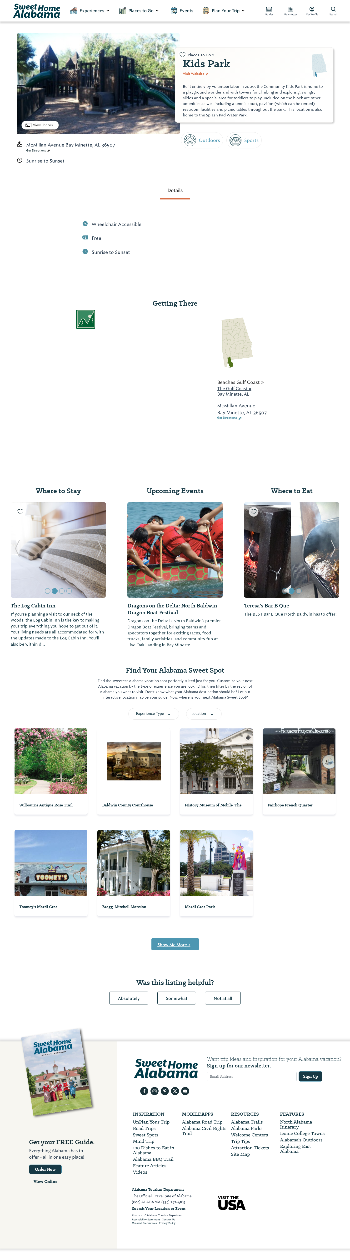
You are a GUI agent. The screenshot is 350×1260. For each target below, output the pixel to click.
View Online (45, 1181)
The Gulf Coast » (234, 388)
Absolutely (129, 998)
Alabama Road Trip (202, 1121)
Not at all (223, 998)
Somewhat (176, 998)
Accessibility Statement (146, 1219)
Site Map (240, 1154)
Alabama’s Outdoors (301, 1139)
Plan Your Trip (226, 11)
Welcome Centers (249, 1134)
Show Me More (173, 945)
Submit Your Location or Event (158, 1208)
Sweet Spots (145, 1134)
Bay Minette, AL (233, 394)
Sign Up (310, 1076)
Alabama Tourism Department (158, 1189)
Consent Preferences (144, 1223)
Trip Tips (240, 1141)
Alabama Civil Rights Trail (204, 1131)
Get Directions (36, 150)
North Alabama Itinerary (296, 1124)
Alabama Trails (247, 1121)
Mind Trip (143, 1141)
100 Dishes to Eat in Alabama (153, 1150)
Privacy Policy (167, 1223)
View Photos (43, 125)
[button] (17, 550)
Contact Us (168, 1219)
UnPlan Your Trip (151, 1121)
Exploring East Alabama (295, 1149)
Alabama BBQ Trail (153, 1159)
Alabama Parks (247, 1128)
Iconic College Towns (302, 1133)
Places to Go (141, 11)
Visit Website (194, 74)
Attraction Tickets (250, 1147)
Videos (140, 1172)
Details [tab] (175, 190)
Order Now (45, 1169)
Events (186, 11)
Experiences (92, 11)
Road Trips (144, 1128)
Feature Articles (149, 1165)
